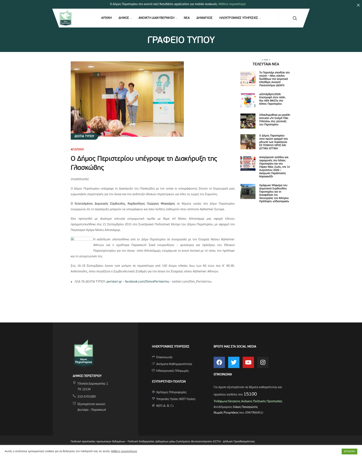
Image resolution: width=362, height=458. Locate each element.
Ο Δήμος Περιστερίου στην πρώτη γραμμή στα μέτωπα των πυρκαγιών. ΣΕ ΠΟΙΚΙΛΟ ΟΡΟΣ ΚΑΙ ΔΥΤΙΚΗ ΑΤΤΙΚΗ (273, 142)
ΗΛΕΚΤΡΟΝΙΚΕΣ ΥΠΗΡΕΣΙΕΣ (170, 346)
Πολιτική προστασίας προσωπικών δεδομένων (98, 441)
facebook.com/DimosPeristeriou (147, 281)
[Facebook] (219, 362)
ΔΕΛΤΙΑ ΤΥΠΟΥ (84, 136)
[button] (295, 18)
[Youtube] (248, 362)
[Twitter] (233, 362)
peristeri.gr (114, 281)
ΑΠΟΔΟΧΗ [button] (349, 451)
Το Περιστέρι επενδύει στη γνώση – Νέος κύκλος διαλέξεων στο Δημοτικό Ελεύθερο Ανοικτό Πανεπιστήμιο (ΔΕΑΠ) (274, 79)
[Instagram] (262, 362)
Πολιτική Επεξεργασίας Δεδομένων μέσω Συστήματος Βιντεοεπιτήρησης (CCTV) (174, 441)
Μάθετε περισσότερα (232, 4)
